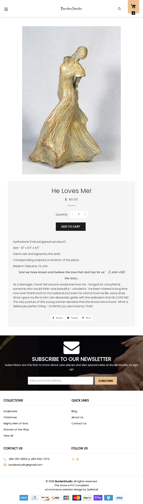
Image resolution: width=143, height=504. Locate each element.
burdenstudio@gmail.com (25, 465)
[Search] (119, 8)
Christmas (10, 417)
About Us (77, 417)
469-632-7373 (40, 459)
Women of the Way (16, 429)
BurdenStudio (64, 481)
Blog (74, 411)
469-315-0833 (18, 459)
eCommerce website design (64, 489)
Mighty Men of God (15, 423)
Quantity (62, 215)
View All (8, 435)
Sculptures (10, 411)
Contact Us (79, 423)
